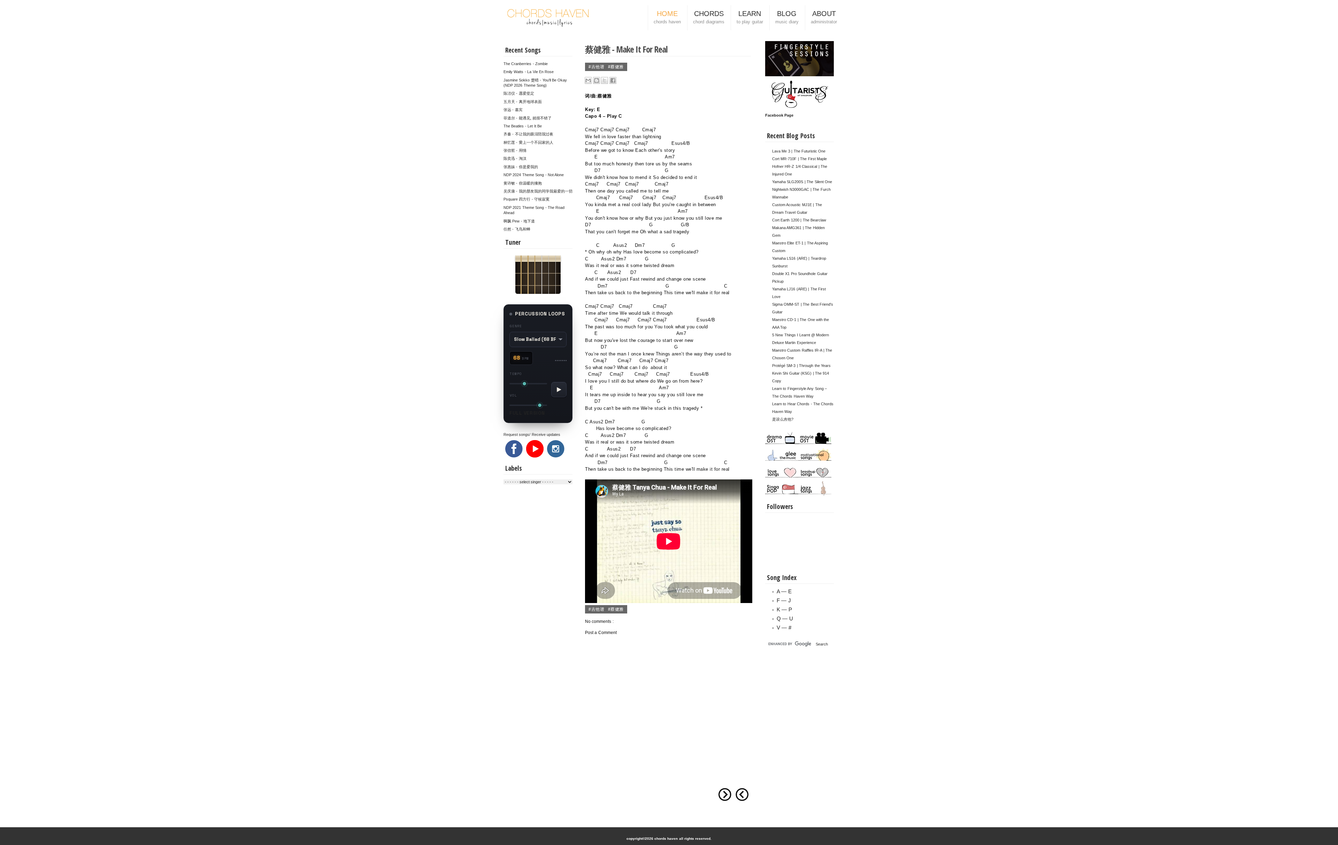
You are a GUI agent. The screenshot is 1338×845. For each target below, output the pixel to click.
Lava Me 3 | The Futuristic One (798, 151)
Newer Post (742, 794)
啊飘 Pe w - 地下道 (519, 221)
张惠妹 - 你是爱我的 (520, 167)
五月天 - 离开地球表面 (522, 102)
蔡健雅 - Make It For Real (626, 49)
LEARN (750, 17)
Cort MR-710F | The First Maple (799, 159)
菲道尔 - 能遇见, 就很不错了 (527, 118)
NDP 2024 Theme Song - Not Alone (533, 175)
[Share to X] (604, 80)
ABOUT (824, 17)
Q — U (785, 618)
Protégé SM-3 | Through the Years (801, 365)
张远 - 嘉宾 (513, 110)
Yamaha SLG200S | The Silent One (802, 182)
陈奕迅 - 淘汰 (514, 158)
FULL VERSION (527, 413)
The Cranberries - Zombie (525, 64)
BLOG (787, 17)
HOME (667, 17)
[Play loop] (559, 389)
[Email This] (588, 80)
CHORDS (708, 17)
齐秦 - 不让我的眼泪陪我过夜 (528, 134)
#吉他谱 (597, 66)
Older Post (724, 794)
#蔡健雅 (616, 66)
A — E (784, 591)
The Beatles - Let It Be (522, 126)
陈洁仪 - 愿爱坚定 (518, 93)
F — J (784, 600)
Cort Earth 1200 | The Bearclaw (799, 220)
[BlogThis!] (596, 80)
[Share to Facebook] (612, 80)
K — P (784, 609)
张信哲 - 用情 (514, 150)
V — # (784, 628)
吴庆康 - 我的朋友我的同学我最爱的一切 (537, 191)
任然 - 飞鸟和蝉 (516, 229)
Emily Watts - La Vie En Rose (528, 72)
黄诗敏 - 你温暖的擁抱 (522, 183)
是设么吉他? (782, 419)
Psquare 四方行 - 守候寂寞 (526, 199)
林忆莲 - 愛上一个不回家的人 (528, 142)
